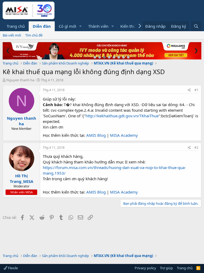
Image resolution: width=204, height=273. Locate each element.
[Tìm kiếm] (196, 26)
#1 (196, 90)
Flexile (12, 268)
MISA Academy (124, 135)
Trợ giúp (166, 268)
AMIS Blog (96, 135)
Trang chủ (16, 26)
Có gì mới (67, 26)
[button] (80, 26)
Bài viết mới (12, 35)
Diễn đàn (42, 26)
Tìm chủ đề (33, 35)
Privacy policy (145, 268)
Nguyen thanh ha (20, 80)
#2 (196, 147)
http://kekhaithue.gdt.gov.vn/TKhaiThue (122, 115)
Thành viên (98, 26)
